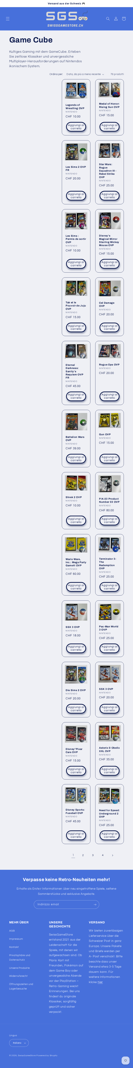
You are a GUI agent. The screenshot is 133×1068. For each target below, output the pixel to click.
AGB (12, 930)
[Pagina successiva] (113, 855)
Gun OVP (105, 434)
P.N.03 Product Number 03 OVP (109, 500)
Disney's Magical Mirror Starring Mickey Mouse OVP (109, 240)
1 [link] (73, 855)
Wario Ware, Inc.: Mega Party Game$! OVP (76, 562)
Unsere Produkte (19, 968)
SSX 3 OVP (73, 627)
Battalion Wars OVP (75, 438)
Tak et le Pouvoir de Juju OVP (76, 305)
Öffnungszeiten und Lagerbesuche (21, 986)
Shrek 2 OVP (74, 497)
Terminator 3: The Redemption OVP (107, 563)
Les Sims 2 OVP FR (76, 168)
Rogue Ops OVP (109, 364)
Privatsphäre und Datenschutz (19, 957)
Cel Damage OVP (106, 304)
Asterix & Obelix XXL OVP (109, 749)
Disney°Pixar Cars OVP (74, 751)
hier (100, 982)
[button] (8, 19)
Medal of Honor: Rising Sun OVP (109, 105)
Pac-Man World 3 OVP (108, 628)
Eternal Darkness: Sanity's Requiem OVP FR (74, 371)
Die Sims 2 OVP (76, 690)
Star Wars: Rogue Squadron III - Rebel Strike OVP (107, 171)
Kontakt (14, 947)
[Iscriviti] (95, 904)
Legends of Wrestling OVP (75, 106)
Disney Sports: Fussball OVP (75, 811)
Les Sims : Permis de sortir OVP (76, 239)
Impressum (16, 939)
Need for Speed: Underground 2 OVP (109, 813)
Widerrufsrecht (18, 976)
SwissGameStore (27, 1056)
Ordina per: (56, 74)
